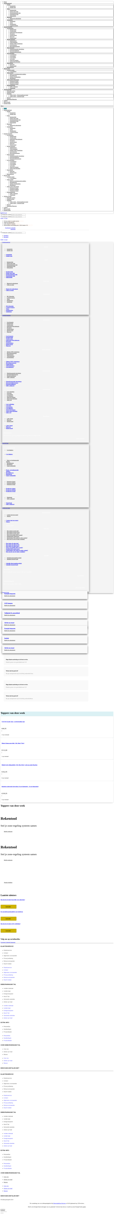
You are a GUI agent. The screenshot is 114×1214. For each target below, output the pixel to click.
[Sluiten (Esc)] (1, 1211)
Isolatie (8, 4)
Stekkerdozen (13, 40)
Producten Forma (14, 81)
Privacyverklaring (8, 958)
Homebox (12, 34)
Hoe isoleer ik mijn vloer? (13, 533)
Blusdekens (13, 78)
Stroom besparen (11, 39)
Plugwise (12, 36)
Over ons (6, 1049)
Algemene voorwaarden (10, 955)
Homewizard (13, 38)
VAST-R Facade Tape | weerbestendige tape (13, 721)
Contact (6, 100)
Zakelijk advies (10, 92)
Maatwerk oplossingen (15, 18)
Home (5, 2)
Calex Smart (10, 418)
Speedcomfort (13, 35)
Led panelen (13, 57)
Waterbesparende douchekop (17, 49)
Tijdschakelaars (13, 42)
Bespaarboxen (10, 67)
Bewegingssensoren (15, 46)
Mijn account (7, 102)
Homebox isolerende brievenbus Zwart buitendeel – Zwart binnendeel (20, 786)
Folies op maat (10, 284)
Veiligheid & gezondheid (12, 613)
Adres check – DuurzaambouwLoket (19, 95)
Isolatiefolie (13, 6)
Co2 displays (13, 71)
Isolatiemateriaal (8, 3)
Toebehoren (10, 20)
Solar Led (9, 400)
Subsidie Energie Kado (12, 559)
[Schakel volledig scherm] (4, 1211)
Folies (8, 9)
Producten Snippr (14, 84)
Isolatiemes (12, 21)
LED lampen (8, 603)
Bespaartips (7, 1026)
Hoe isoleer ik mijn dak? (13, 531)
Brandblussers (13, 75)
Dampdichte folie (14, 14)
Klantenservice (8, 950)
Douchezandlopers (14, 50)
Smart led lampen (14, 60)
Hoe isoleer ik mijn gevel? (13, 532)
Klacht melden (7, 964)
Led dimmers (13, 54)
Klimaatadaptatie (11, 85)
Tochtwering (13, 31)
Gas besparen (10, 28)
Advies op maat (7, 89)
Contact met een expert (12, 515)
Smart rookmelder (11, 466)
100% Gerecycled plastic (13, 79)
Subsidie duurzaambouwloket (14, 557)
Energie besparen (8, 27)
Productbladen (8, 1032)
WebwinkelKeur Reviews (59, 1203)
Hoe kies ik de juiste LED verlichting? (10, 923)
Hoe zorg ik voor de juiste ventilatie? (16, 539)
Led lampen (13, 56)
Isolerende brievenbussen (16, 32)
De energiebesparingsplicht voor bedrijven (12, 911)
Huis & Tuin (7, 68)
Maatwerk (9, 17)
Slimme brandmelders (15, 77)
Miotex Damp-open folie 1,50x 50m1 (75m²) (13, 743)
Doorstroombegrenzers (15, 52)
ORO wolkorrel (14, 86)
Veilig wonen (10, 72)
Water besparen (10, 47)
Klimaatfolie (13, 15)
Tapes (11, 22)
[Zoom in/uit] (6, 1211)
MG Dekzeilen (10, 296)
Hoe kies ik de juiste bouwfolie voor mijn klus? (13, 899)
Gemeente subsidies (9, 999)
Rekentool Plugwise (12, 99)
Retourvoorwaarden (9, 961)
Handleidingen (7, 1029)
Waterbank (12, 88)
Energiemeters (13, 45)
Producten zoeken (6, 214)
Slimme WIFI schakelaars (16, 43)
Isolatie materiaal (8, 988)
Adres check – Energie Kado (17, 96)
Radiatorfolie (13, 10)
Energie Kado (7, 103)
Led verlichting (10, 53)
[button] (57, 106)
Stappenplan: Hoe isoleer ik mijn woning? (17, 538)
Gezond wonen (10, 70)
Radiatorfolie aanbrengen (13, 536)
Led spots (12, 59)
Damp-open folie (14, 11)
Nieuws (9, 98)
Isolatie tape (13, 7)
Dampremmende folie (15, 13)
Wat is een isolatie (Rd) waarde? (15, 535)
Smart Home (10, 63)
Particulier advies (11, 91)
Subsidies (9, 93)
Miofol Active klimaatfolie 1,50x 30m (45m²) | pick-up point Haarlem (19, 765)
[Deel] (2, 1211)
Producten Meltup (14, 82)
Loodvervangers (14, 25)
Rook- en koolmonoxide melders (18, 74)
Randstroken (13, 24)
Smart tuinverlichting (15, 61)
